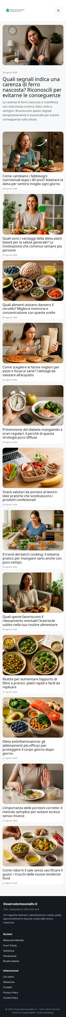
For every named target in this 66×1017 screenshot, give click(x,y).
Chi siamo (8, 976)
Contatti (7, 987)
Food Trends (10, 945)
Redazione (8, 982)
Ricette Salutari (11, 961)
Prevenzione (9, 956)
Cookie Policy (10, 997)
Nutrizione (8, 950)
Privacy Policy (10, 992)
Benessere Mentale (13, 940)
